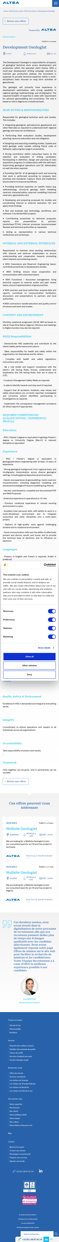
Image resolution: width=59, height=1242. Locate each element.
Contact (11, 1142)
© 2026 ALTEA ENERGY (27, 1215)
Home (6, 11)
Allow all (29, 656)
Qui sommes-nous (15, 1099)
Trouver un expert (15, 1020)
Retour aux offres (16, 21)
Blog (10, 1133)
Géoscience (9, 37)
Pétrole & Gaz (31, 54)
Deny (29, 674)
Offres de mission (30, 11)
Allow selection (29, 665)
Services (11, 1040)
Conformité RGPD (27, 1223)
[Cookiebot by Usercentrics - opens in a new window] (44, 565)
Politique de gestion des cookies (28, 1227)
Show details (44, 648)
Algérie (8, 54)
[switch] (52, 619)
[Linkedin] (40, 1171)
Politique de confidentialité (27, 1219)
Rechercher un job (16, 11)
